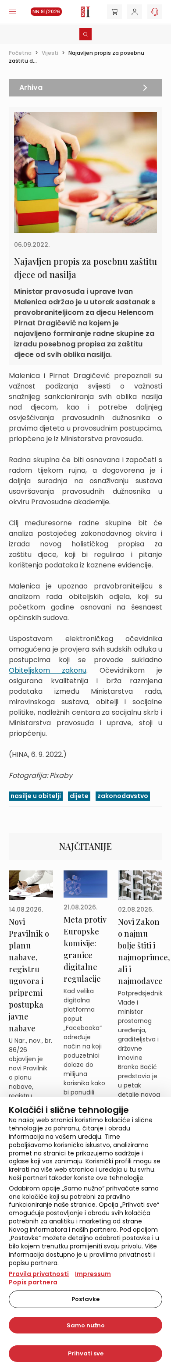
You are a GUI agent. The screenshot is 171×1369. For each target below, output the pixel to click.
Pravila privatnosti (39, 1273)
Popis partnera (33, 1282)
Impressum (93, 1273)
